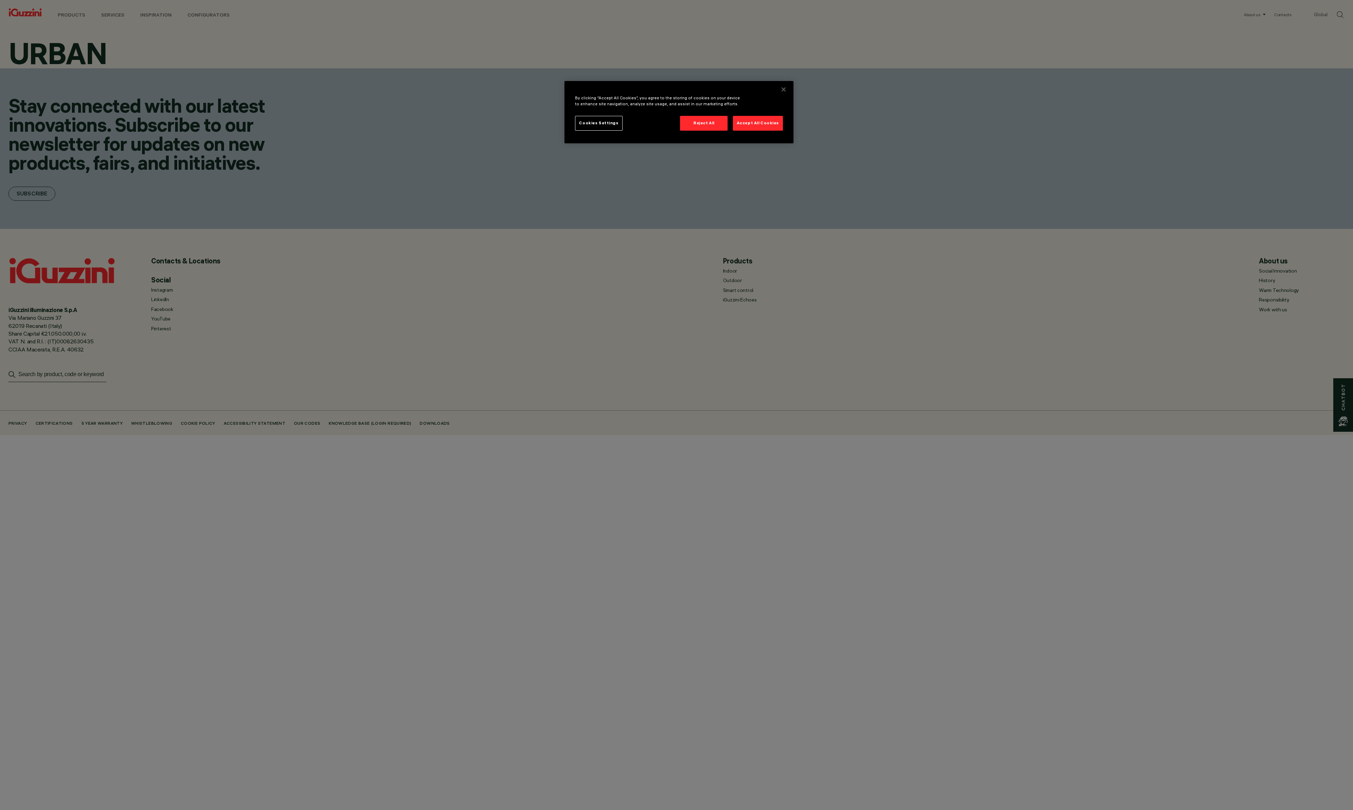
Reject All (704, 122)
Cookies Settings (598, 122)
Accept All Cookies (758, 122)
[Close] (783, 89)
